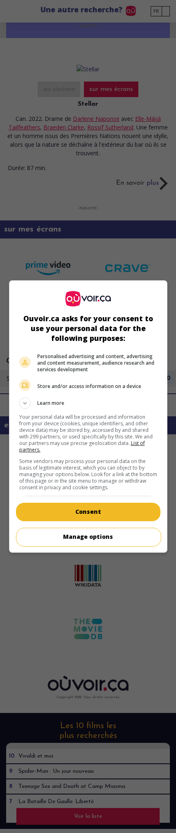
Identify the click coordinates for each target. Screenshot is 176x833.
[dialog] (88, 416)
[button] (88, 403)
